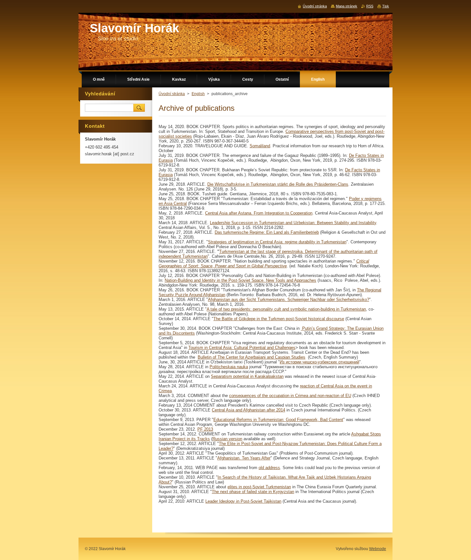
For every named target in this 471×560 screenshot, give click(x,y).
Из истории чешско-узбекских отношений (319, 362)
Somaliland (260, 145)
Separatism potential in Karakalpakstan (247, 376)
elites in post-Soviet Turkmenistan (259, 486)
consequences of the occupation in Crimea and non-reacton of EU (290, 395)
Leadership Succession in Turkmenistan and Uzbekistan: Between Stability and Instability (293, 222)
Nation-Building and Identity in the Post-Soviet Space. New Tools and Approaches (240, 280)
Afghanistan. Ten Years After (243, 458)
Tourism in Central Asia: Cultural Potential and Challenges (241, 347)
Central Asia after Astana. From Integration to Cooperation (258, 213)
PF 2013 (205, 429)
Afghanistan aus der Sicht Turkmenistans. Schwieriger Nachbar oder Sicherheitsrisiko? (288, 299)
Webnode (377, 549)
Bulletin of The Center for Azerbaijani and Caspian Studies (251, 357)
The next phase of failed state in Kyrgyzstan (253, 491)
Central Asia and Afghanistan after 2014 (248, 410)
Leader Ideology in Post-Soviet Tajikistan (243, 501)
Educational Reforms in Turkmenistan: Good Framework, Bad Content (278, 419)
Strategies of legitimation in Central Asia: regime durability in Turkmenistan (277, 241)
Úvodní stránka (172, 94)
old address (269, 467)
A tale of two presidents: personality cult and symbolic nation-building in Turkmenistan (286, 309)
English (198, 94)
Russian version (227, 438)
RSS (369, 6)
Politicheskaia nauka (229, 366)
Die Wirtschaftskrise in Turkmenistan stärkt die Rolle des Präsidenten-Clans (277, 184)
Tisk (385, 6)
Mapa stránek (346, 6)
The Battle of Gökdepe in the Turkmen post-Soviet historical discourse (278, 318)
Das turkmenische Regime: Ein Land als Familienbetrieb (267, 232)
